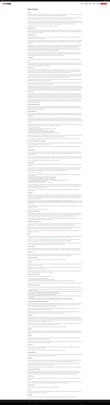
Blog (90, 3)
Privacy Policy (57, 160)
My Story (86, 3)
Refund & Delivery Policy (53, 230)
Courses (98, 3)
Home (82, 3)
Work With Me (104, 3)
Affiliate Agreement (74, 373)
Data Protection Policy (36, 255)
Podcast (93, 3)
